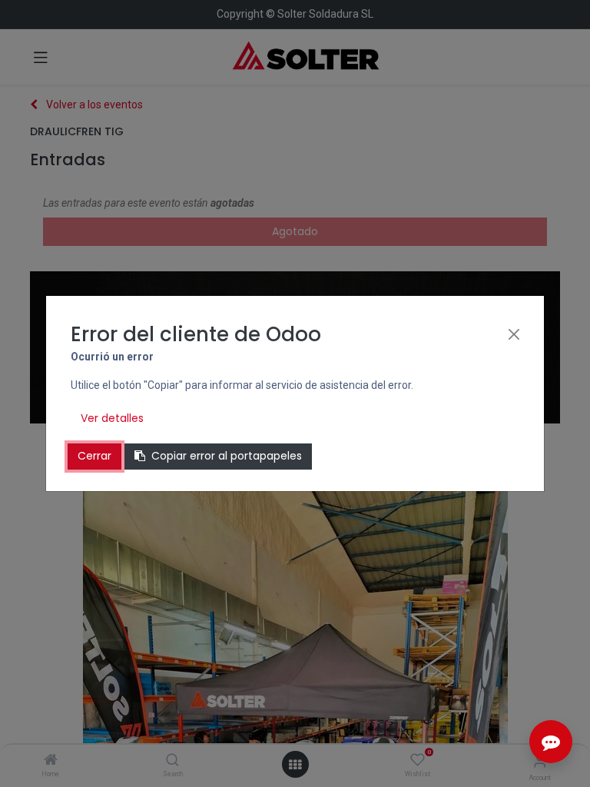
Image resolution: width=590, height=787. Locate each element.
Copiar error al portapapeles (226, 455)
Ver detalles (112, 418)
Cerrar (94, 455)
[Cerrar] (513, 334)
